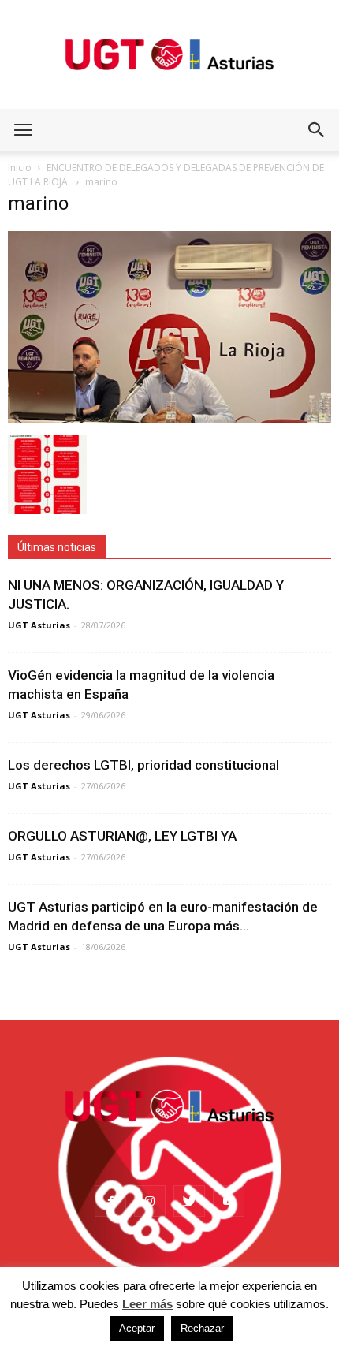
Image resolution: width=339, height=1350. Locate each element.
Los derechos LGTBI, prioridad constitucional (143, 765)
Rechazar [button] (202, 1328)
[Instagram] (150, 1201)
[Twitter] (189, 1201)
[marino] (169, 418)
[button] (317, 130)
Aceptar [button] (137, 1328)
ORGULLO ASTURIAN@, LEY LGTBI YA (122, 836)
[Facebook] (110, 1201)
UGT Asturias (39, 625)
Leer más (147, 1304)
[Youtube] (228, 1201)
